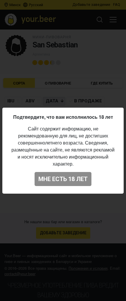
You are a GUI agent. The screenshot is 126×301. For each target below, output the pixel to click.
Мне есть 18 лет (63, 179)
